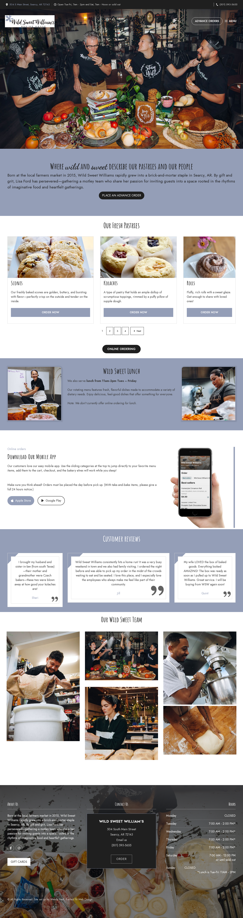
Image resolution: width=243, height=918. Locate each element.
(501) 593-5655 (228, 4)
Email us (121, 840)
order (121, 859)
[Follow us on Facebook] (10, 848)
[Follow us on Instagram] (19, 848)
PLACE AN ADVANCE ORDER (121, 195)
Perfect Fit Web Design (79, 899)
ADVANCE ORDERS (207, 21)
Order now (50, 312)
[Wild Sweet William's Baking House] (30, 21)
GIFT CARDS (19, 862)
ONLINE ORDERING (121, 349)
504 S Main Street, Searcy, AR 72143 (29, 4)
